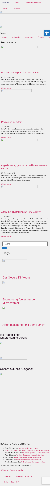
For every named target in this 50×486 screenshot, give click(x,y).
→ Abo (4, 8)
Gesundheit (29, 37)
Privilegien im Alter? (11, 122)
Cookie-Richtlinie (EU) (11, 482)
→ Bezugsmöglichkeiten (32, 3)
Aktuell (4, 37)
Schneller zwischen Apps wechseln (28, 460)
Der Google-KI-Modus (16, 277)
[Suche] (4, 248)
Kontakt (16, 3)
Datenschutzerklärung (24, 476)
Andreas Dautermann (12, 450)
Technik (41, 37)
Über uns (5, 3)
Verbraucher (16, 37)
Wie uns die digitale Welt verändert (20, 72)
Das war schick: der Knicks (28, 448)
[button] (47, 33)
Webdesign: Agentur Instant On (12, 470)
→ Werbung (16, 8)
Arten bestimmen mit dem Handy (23, 324)
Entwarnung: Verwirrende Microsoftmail (18, 301)
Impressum (8, 476)
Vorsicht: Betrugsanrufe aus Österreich (30, 455)
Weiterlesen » (6, 88)
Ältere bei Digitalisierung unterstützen (21, 212)
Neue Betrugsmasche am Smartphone (35, 450)
